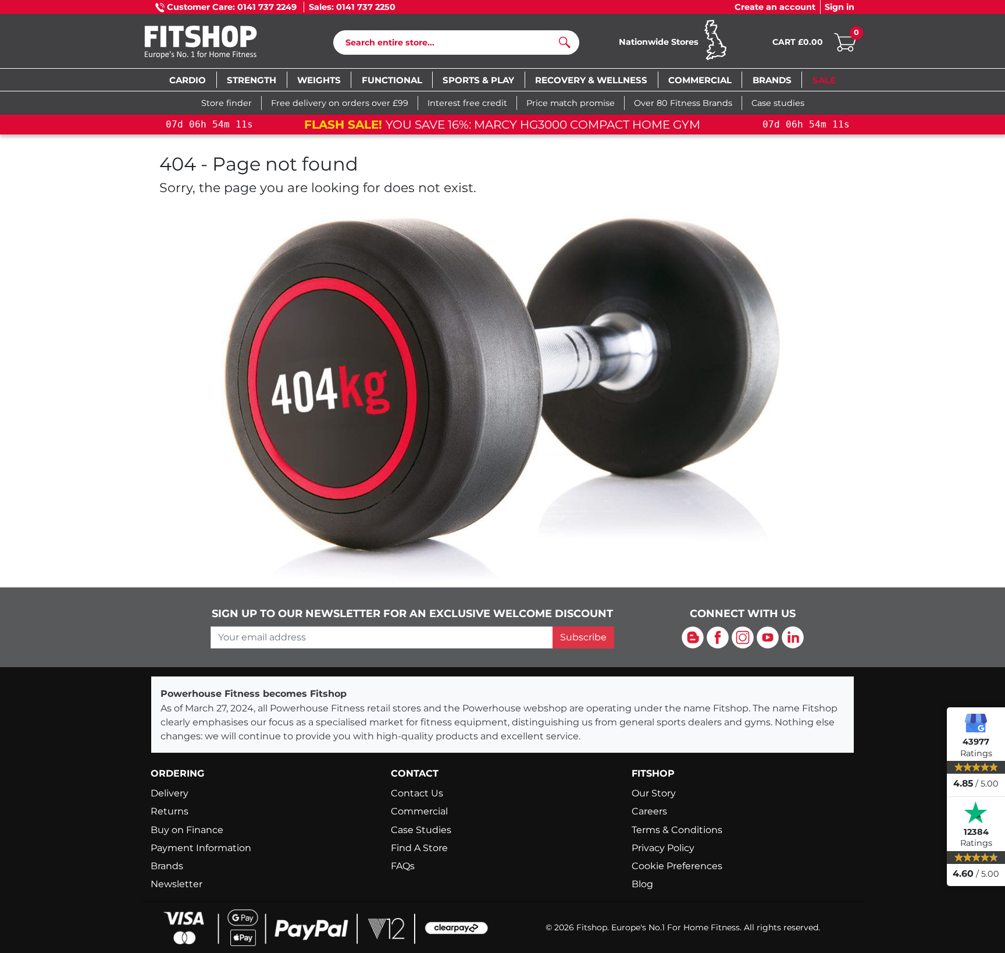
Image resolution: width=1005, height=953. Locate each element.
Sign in (839, 7)
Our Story (654, 793)
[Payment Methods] (322, 926)
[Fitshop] (218, 43)
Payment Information (201, 847)
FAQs (403, 865)
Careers (649, 811)
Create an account (775, 7)
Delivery (169, 793)
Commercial (419, 811)
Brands (167, 865)
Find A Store (419, 847)
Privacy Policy (663, 847)
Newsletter (176, 884)
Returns (169, 811)
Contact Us (417, 793)
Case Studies (421, 829)
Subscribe (583, 637)
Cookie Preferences (677, 865)
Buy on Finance (187, 829)
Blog (642, 884)
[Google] (976, 722)
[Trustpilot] (976, 812)
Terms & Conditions (677, 829)
